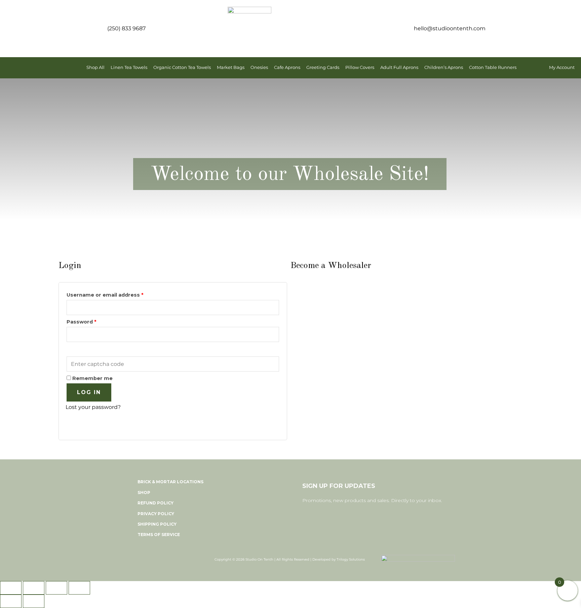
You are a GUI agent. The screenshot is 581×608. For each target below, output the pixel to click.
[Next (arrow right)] (33, 601)
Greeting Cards (322, 67)
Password (93, 321)
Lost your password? (93, 407)
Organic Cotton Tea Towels (182, 67)
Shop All (95, 67)
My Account (562, 67)
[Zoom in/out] (11, 588)
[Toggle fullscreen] (33, 588)
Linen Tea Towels (129, 67)
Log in (89, 392)
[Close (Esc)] (79, 588)
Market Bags (230, 67)
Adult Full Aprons (399, 67)
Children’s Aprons (443, 67)
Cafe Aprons (287, 67)
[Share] (56, 588)
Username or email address (117, 294)
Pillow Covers (359, 67)
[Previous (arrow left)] (11, 601)
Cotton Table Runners (492, 67)
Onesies (259, 67)
